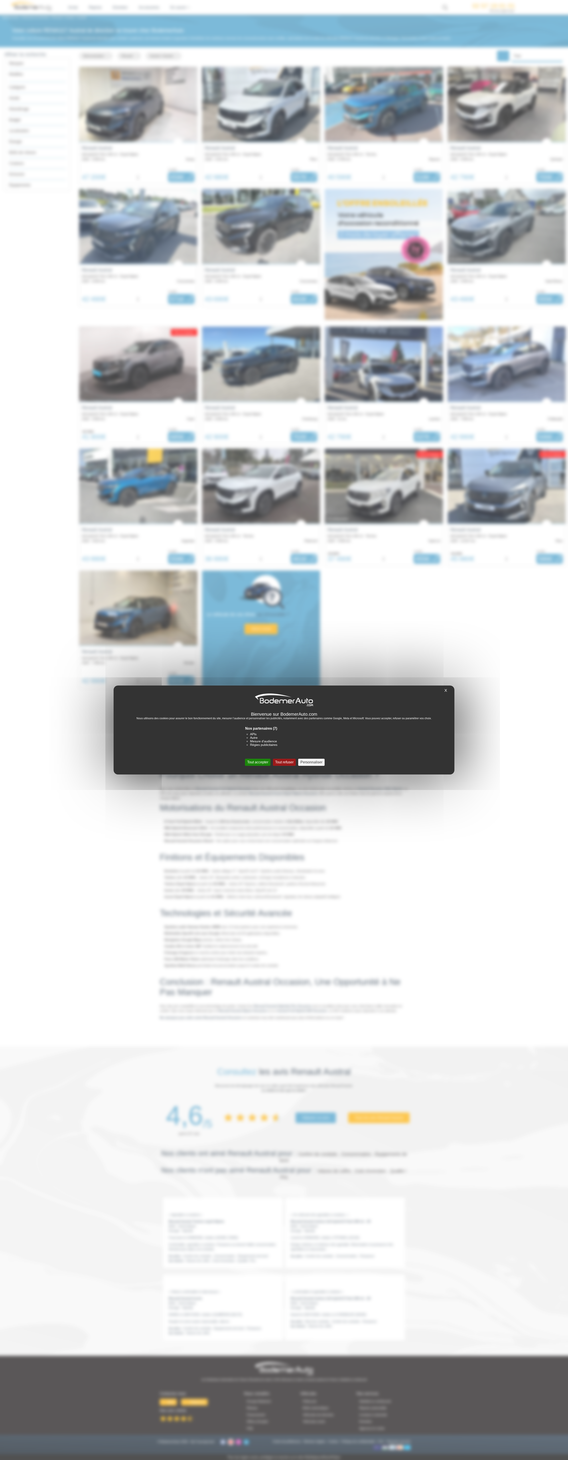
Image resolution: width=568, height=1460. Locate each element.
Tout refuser (284, 762)
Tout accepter (257, 762)
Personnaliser (311, 762)
